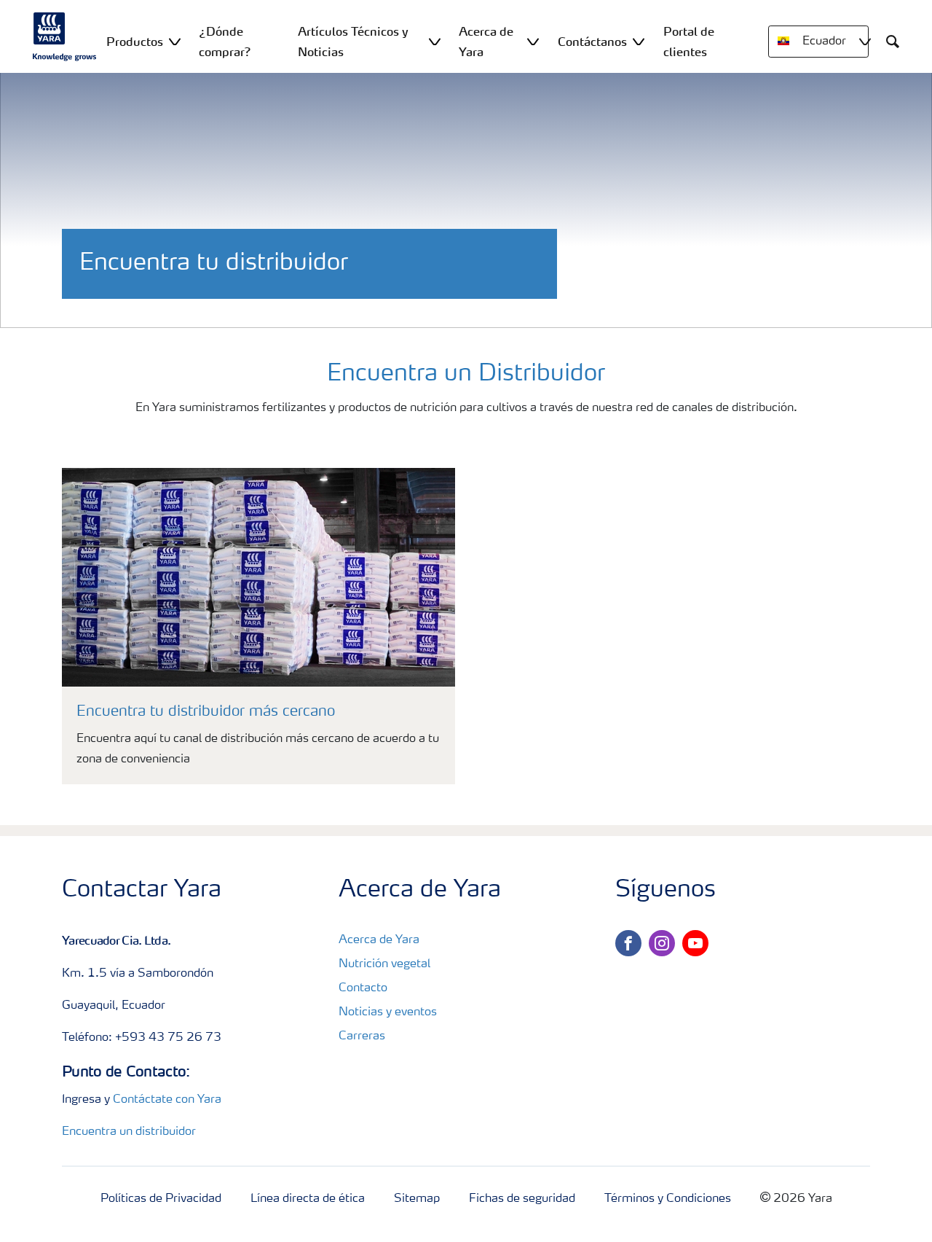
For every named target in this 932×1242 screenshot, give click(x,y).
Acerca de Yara (379, 940)
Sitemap (417, 1199)
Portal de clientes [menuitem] (688, 41)
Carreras (362, 1036)
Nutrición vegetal (384, 964)
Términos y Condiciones (667, 1199)
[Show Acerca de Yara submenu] (533, 41)
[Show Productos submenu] (175, 41)
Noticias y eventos (388, 1012)
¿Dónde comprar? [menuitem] (225, 41)
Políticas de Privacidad (160, 1199)
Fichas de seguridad (522, 1199)
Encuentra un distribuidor (129, 1132)
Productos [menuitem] (134, 41)
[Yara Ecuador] (65, 36)
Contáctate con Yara (167, 1100)
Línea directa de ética (307, 1199)
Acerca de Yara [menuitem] (486, 41)
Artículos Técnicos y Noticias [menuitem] (353, 41)
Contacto (363, 988)
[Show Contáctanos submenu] (638, 41)
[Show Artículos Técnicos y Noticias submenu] (435, 41)
